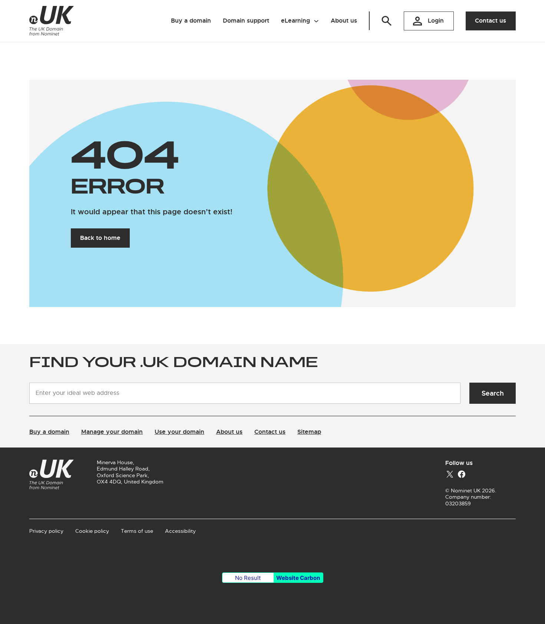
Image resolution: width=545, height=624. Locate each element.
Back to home (100, 238)
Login (436, 20)
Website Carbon (298, 577)
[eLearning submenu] (316, 21)
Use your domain (179, 432)
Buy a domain (49, 432)
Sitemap (309, 432)
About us (229, 432)
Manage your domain (112, 432)
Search (493, 393)
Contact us (490, 20)
